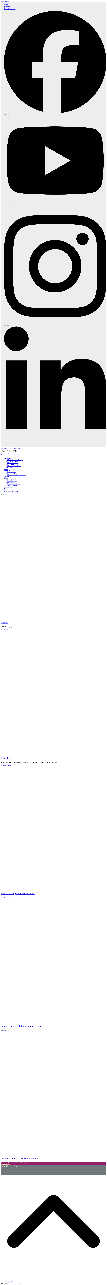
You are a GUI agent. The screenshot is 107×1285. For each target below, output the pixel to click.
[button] (11, 454)
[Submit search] (21, 1283)
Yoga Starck (6, 757)
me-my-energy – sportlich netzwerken (20, 1158)
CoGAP (4, 622)
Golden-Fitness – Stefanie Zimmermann (21, 1025)
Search (2, 1283)
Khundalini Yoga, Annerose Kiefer (18, 893)
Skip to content (5, 1)
